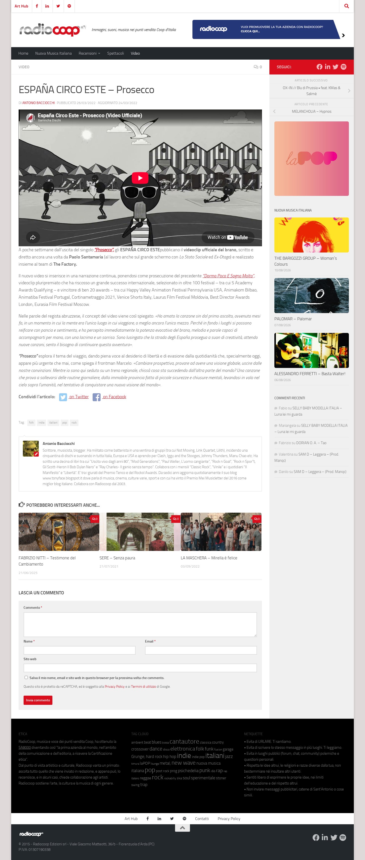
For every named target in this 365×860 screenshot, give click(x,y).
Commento (33, 608)
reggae (145, 778)
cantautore (184, 741)
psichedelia (188, 770)
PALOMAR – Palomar (293, 318)
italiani (53, 422)
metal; (165, 763)
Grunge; (138, 756)
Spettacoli (115, 53)
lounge (155, 763)
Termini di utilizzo (143, 686)
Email (150, 641)
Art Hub (21, 6)
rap (219, 770)
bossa (165, 742)
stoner (221, 778)
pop (64, 422)
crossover (140, 749)
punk (204, 770)
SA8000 (25, 747)
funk (209, 749)
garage (228, 749)
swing (135, 785)
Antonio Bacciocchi (38, 103)
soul (186, 778)
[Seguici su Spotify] (343, 67)
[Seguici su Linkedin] (327, 67)
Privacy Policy (115, 686)
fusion (218, 749)
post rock (162, 771)
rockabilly (170, 778)
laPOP (145, 763)
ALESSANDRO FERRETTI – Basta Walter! (309, 373)
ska (179, 778)
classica (205, 742)
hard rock (154, 756)
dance (155, 749)
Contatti (202, 818)
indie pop (198, 757)
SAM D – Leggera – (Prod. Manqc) (320, 471)
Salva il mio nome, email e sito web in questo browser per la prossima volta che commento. (97, 678)
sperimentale (203, 778)
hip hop (169, 756)
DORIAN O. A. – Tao (311, 443)
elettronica (182, 748)
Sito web (30, 659)
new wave (184, 762)
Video (135, 53)
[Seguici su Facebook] (320, 67)
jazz (229, 756)
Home (23, 53)
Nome (29, 641)
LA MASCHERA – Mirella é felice (209, 557)
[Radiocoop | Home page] (53, 29)
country (218, 742)
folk (31, 422)
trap (143, 784)
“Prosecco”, (104, 249)
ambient (137, 742)
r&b (213, 771)
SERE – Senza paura (117, 557)
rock (74, 422)
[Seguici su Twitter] (335, 67)
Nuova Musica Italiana (53, 53)
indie (41, 422)
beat (147, 742)
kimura (135, 763)
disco (166, 749)
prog (173, 771)
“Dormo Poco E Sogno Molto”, (229, 276)
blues (156, 742)
